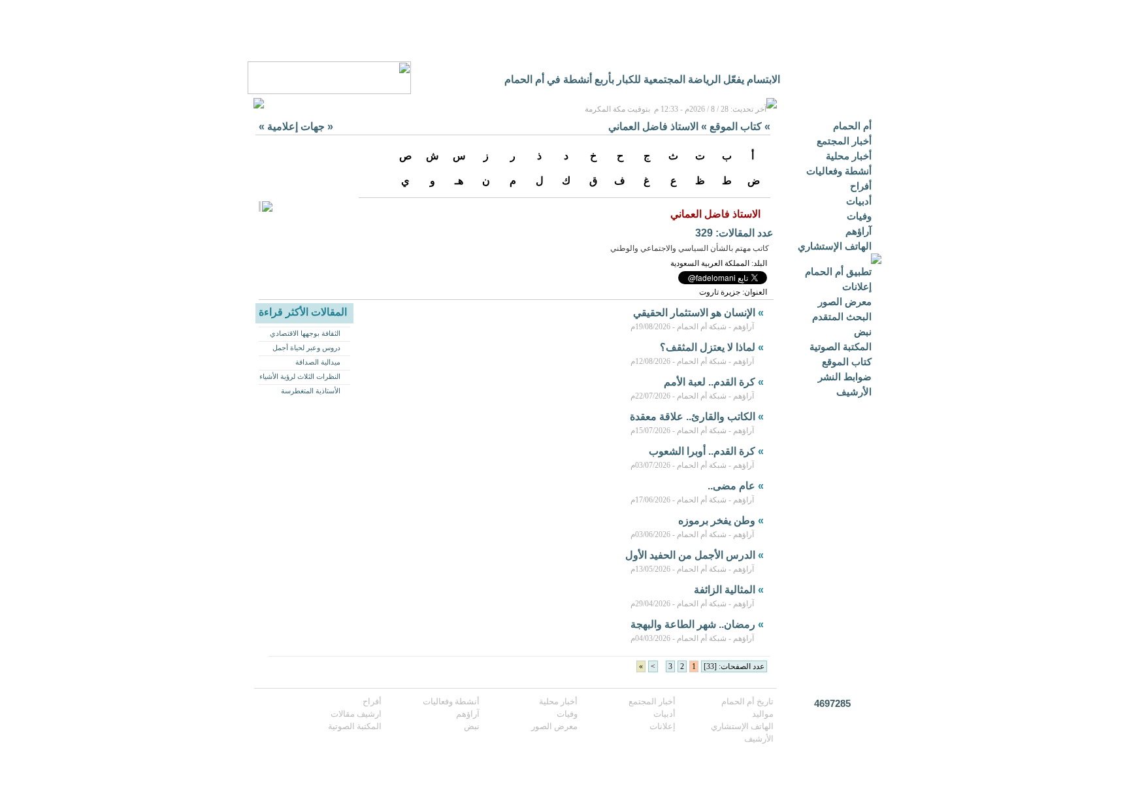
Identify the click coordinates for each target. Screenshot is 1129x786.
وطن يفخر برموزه (716, 520)
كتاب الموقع (847, 361)
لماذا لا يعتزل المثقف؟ (707, 347)
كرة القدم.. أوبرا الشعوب (702, 451)
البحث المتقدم (842, 316)
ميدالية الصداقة (317, 362)
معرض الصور (845, 301)
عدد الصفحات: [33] (734, 666)
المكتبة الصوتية (841, 346)
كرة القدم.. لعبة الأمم (709, 381)
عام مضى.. (731, 485)
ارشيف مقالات (356, 714)
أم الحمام (852, 125)
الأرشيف (854, 391)
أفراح (861, 185)
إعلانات (857, 286)
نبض (863, 331)
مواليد (763, 714)
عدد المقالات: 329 (734, 232)
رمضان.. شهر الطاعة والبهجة (692, 624)
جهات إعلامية (296, 126)
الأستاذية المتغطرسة (310, 391)
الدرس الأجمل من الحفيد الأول (690, 555)
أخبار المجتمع (844, 140)
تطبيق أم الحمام (838, 271)
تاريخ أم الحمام (747, 701)
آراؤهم (858, 231)
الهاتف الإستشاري (835, 246)
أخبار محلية (849, 155)
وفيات (859, 215)
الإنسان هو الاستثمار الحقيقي (694, 312)
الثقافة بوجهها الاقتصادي (305, 333)
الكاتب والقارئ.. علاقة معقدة (692, 416)
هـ (459, 180)
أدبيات (859, 200)
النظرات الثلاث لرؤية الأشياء (299, 376)
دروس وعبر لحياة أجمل (306, 348)
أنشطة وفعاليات (839, 170)
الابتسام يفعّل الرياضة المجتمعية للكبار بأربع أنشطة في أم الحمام (642, 79)
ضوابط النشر (845, 376)
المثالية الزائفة (724, 589)
